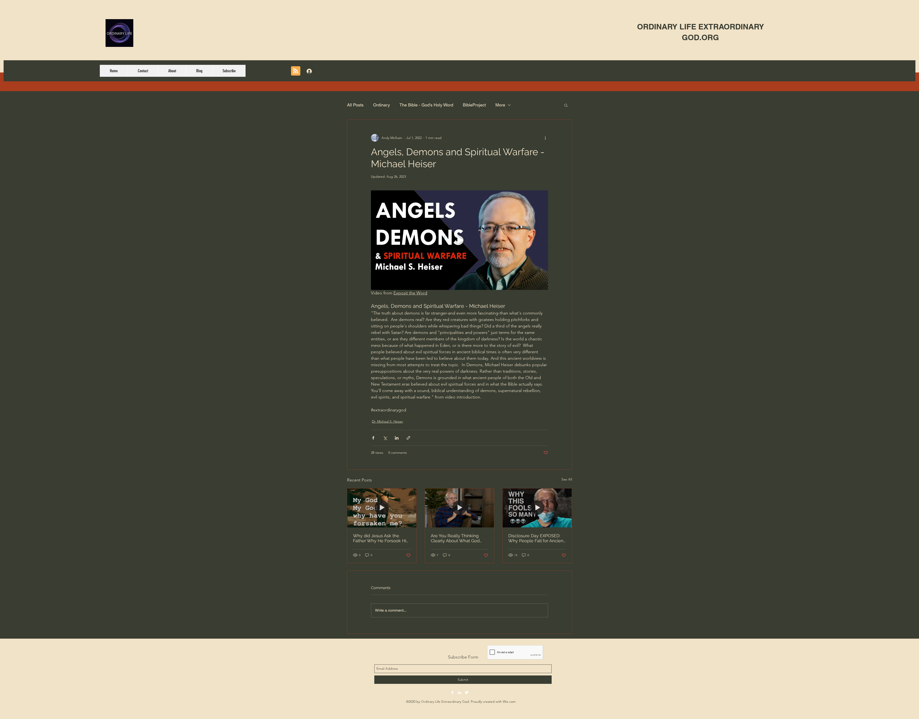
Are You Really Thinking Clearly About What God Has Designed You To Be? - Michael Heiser (458, 538)
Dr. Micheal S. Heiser (387, 421)
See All (566, 479)
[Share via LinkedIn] (396, 438)
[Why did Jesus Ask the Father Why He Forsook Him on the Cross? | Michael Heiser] (381, 507)
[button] (566, 105)
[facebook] (452, 692)
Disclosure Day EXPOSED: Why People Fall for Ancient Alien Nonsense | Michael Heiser (536, 538)
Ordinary (381, 104)
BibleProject (474, 104)
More (500, 104)
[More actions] (545, 138)
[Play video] (459, 240)
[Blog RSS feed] (295, 71)
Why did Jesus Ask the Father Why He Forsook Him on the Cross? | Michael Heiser (381, 538)
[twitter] (466, 692)
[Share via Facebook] (373, 438)
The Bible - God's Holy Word (426, 104)
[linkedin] (459, 692)
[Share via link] (408, 438)
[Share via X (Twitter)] (385, 438)
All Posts (355, 104)
